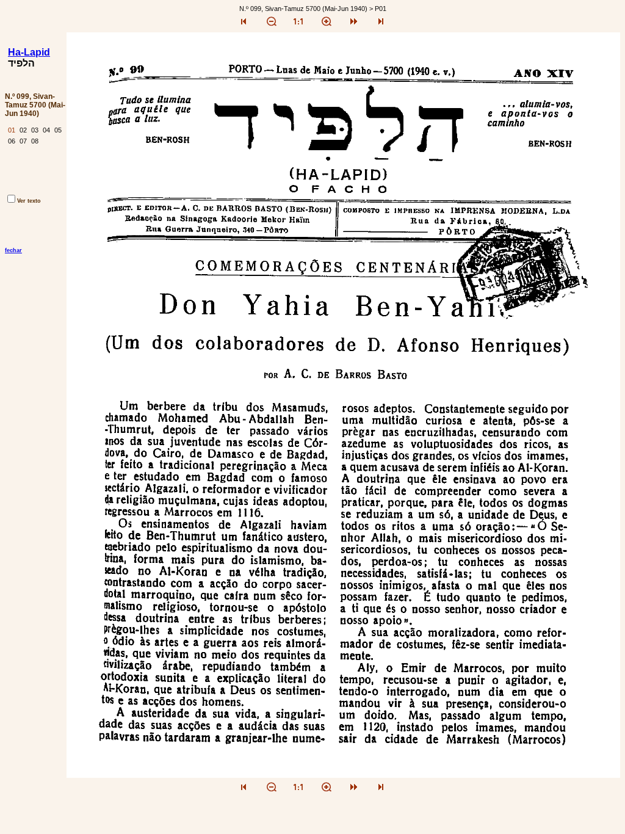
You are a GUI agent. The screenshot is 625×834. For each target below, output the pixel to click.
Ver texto (29, 201)
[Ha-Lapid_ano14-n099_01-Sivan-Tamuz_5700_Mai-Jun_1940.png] (343, 774)
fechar (13, 250)
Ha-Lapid (29, 52)
